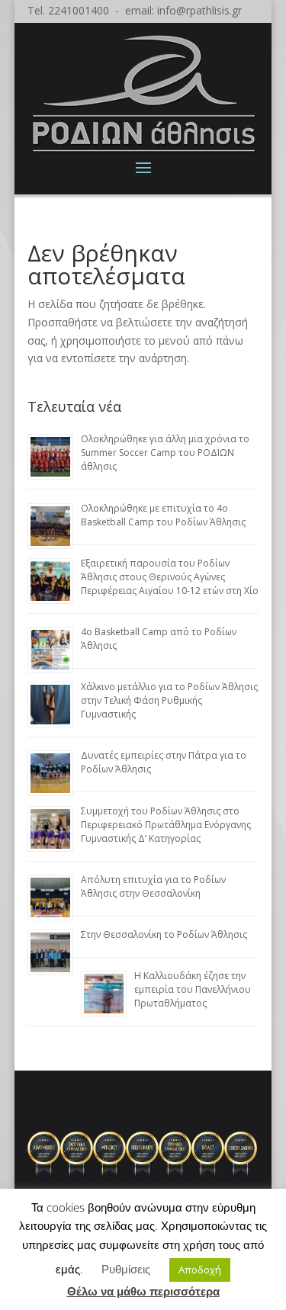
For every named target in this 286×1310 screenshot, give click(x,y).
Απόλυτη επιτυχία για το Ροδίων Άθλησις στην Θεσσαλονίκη (153, 886)
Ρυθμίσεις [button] (125, 1268)
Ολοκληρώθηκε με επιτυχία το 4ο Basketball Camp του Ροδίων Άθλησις (163, 515)
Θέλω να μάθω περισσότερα (143, 1291)
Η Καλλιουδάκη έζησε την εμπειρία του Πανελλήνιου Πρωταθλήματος (192, 989)
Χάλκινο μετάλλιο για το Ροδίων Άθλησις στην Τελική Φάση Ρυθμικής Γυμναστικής (169, 700)
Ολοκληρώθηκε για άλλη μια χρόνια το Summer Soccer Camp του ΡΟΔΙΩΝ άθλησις (165, 452)
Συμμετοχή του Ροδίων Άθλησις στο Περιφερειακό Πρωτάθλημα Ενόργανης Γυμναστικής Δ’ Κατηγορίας (166, 824)
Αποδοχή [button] (199, 1269)
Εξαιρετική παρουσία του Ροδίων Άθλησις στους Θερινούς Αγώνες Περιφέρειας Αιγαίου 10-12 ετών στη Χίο (170, 577)
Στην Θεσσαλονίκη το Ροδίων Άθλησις (164, 934)
